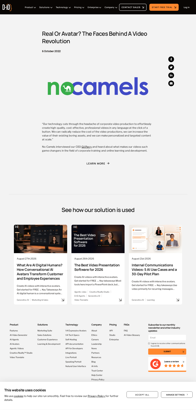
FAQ (126, 330)
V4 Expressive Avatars (75, 330)
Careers (95, 339)
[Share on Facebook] (171, 59)
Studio (112, 335)
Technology (71, 324)
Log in (187, 7)
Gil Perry (86, 146)
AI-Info (94, 366)
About (94, 330)
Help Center (96, 375)
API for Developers (74, 348)
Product (14, 324)
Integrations (70, 352)
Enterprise (114, 339)
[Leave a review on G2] (167, 364)
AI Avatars (14, 343)
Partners (95, 352)
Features (14, 330)
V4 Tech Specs (72, 335)
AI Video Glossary (132, 335)
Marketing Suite (44, 330)
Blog (93, 361)
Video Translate (17, 357)
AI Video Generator (18, 335)
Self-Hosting (71, 339)
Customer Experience (47, 339)
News (94, 348)
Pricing (113, 324)
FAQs (126, 324)
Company (96, 324)
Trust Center (97, 370)
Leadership (96, 343)
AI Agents (14, 339)
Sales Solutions (44, 335)
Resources (96, 357)
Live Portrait (71, 357)
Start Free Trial (162, 7)
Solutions (42, 324)
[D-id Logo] (7, 6)
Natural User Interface (75, 366)
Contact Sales (131, 7)
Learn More (96, 163)
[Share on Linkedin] (171, 75)
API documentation (74, 343)
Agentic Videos (17, 348)
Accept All (142, 394)
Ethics (94, 335)
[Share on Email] (171, 83)
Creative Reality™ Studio (21, 352)
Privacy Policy (97, 379)
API (111, 330)
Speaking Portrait (73, 361)
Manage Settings (175, 394)
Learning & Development (48, 343)
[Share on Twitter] (171, 67)
